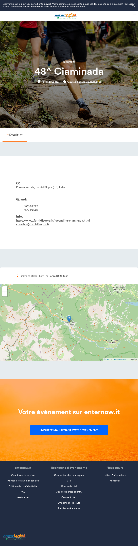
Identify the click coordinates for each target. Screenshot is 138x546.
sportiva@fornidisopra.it (32, 224)
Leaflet (106, 359)
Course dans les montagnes (84, 81)
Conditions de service (23, 475)
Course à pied (68, 497)
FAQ (23, 491)
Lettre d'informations (115, 475)
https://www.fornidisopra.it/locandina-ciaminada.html (53, 220)
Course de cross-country (69, 491)
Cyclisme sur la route (69, 502)
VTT (69, 480)
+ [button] (5, 289)
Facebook (115, 480)
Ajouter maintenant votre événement (69, 430)
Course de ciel (69, 486)
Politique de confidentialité (23, 486)
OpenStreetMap (120, 359)
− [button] (5, 294)
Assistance (23, 497)
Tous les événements (69, 508)
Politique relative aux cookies (23, 480)
